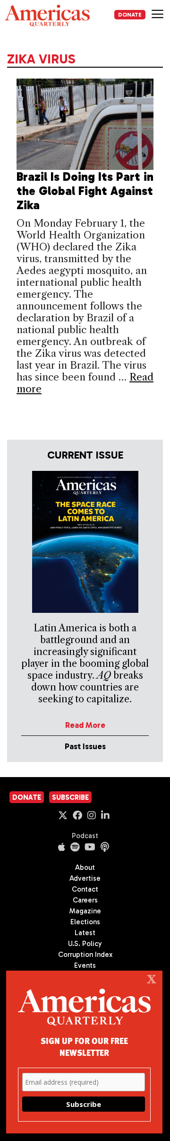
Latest (85, 933)
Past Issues (85, 746)
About (85, 867)
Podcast (85, 835)
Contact (85, 889)
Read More (85, 725)
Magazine (85, 911)
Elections (85, 922)
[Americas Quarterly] (47, 15)
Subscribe (70, 797)
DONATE (130, 15)
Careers (85, 900)
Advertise (85, 878)
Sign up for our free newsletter (84, 1046)
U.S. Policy (85, 943)
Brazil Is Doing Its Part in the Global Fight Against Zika (85, 190)
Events (85, 965)
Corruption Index (85, 954)
